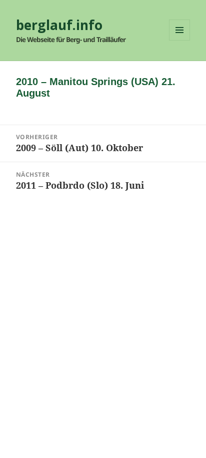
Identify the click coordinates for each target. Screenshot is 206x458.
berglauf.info (59, 25)
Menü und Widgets (180, 40)
